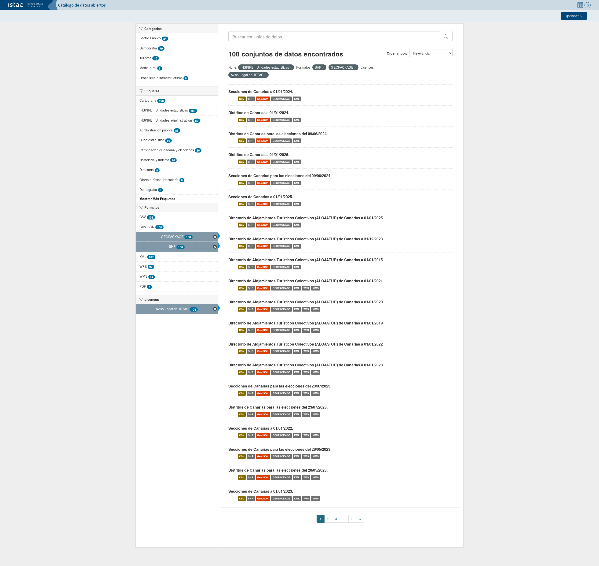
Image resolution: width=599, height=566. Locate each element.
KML (297, 99)
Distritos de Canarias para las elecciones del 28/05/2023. (278, 470)
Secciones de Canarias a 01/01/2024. (260, 91)
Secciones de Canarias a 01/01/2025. (260, 196)
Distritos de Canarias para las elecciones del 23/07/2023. (278, 407)
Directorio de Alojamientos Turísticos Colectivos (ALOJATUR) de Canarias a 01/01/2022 (305, 344)
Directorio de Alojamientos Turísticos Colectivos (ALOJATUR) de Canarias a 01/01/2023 (305, 365)
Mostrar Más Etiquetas (157, 198)
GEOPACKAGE (281, 99)
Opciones (572, 16)
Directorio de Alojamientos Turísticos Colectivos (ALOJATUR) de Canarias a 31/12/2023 (305, 239)
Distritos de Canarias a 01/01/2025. (258, 154)
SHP (250, 99)
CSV (241, 99)
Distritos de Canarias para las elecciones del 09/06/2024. (278, 133)
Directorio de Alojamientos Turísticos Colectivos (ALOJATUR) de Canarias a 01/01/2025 (305, 217)
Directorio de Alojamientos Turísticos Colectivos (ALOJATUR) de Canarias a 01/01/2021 (305, 280)
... (344, 518)
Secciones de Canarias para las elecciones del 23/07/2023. (279, 386)
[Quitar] (291, 67)
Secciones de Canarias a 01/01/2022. (260, 428)
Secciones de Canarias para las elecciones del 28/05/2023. (279, 449)
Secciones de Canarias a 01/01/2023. (260, 491)
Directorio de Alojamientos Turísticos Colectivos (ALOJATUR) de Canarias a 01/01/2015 (305, 259)
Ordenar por (396, 53)
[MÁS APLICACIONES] (580, 5)
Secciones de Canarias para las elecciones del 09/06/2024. (279, 175)
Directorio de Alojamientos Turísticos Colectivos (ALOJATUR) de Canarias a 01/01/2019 (305, 323)
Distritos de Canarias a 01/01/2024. (258, 112)
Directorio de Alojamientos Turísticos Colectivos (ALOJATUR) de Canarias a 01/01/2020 (305, 302)
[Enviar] (446, 36)
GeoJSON (263, 99)
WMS (316, 288)
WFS (306, 288)
